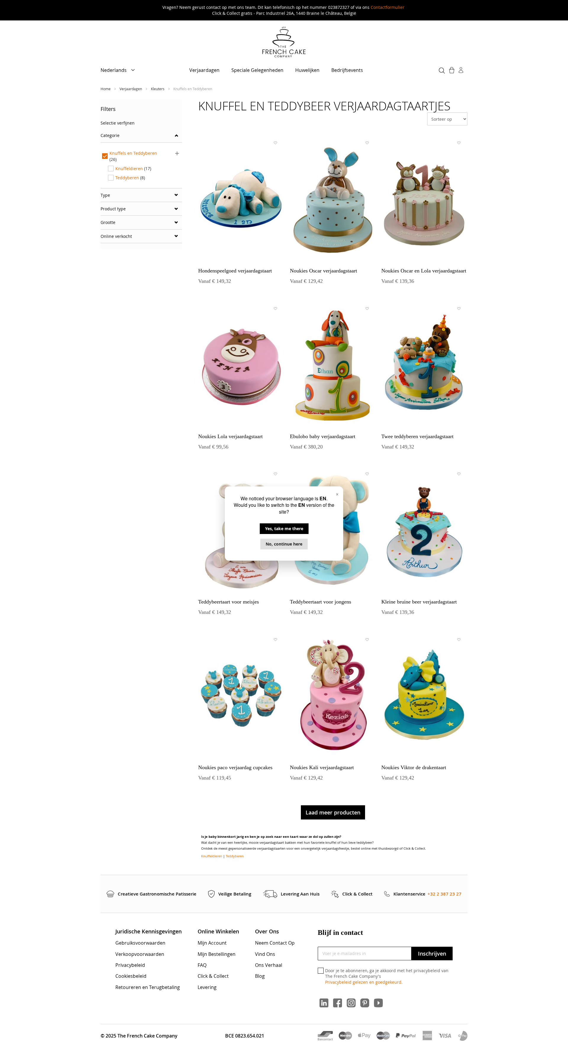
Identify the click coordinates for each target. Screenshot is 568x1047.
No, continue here (284, 544)
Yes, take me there (284, 528)
